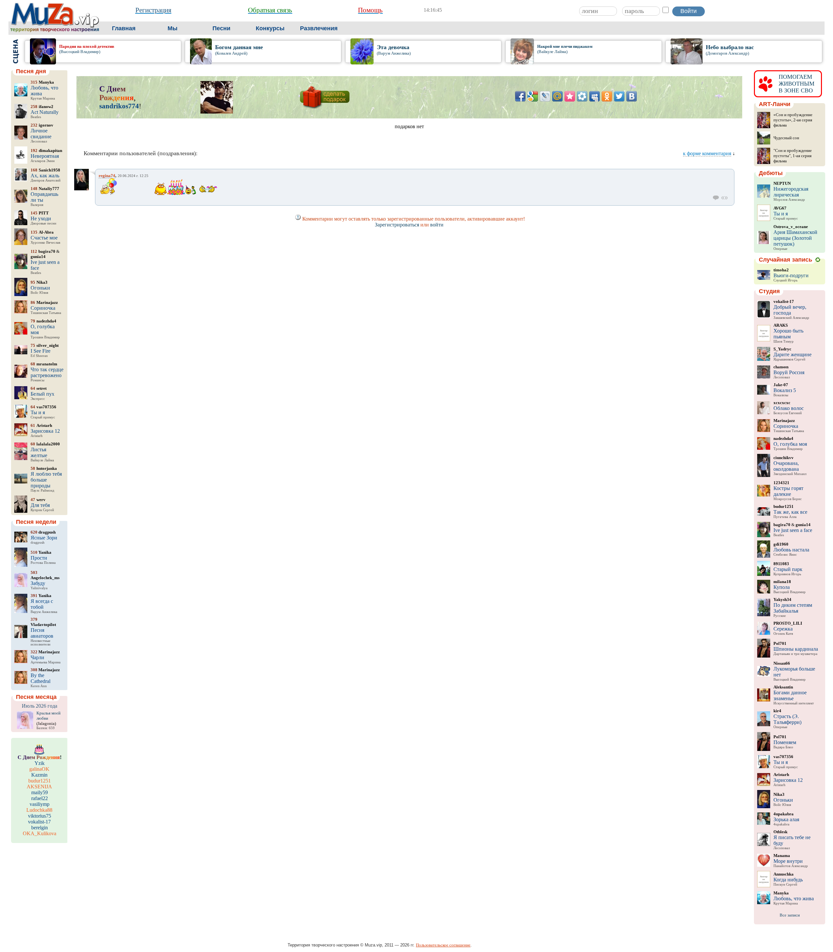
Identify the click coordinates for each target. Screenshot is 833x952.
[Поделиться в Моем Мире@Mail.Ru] (557, 96)
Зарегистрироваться (397, 224)
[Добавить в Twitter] (619, 96)
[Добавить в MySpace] (594, 96)
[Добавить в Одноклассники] (607, 96)
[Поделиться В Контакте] (631, 96)
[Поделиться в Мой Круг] (582, 96)
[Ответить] (716, 198)
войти (437, 224)
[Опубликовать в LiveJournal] (545, 96)
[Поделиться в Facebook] (520, 96)
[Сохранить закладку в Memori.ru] (570, 96)
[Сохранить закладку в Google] (532, 96)
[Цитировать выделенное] (724, 198)
